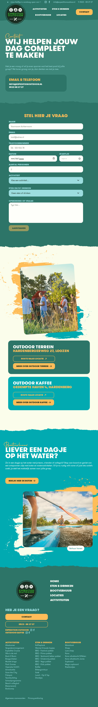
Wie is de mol (11, 653)
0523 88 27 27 (16, 87)
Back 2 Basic (10, 656)
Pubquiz (8, 675)
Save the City (11, 672)
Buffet (37, 667)
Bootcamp (9, 688)
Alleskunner (10, 645)
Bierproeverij (10, 686)
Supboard (69, 661)
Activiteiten (59, 600)
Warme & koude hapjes (45, 648)
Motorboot (69, 645)
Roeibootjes (70, 667)
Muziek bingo (11, 661)
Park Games (10, 664)
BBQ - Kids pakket (43, 664)
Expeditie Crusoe (12, 650)
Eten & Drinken (61, 586)
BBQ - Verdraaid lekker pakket (48, 656)
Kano (67, 653)
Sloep (67, 648)
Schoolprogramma (13, 680)
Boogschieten (11, 659)
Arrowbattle (10, 669)
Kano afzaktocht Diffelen (75, 656)
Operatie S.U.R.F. (12, 667)
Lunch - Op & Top (42, 675)
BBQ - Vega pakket (43, 661)
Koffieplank (40, 645)
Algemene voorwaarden (15, 698)
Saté (37, 672)
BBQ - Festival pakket (44, 650)
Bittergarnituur (41, 669)
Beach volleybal (12, 683)
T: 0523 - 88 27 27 (85, 2)
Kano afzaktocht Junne (74, 659)
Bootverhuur (61, 591)
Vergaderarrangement (14, 648)
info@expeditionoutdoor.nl (64, 2)
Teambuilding (11, 678)
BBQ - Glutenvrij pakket (45, 659)
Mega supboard (72, 664)
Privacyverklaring (35, 698)
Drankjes (39, 678)
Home (54, 581)
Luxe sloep (69, 650)
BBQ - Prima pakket (43, 653)
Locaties (57, 595)
